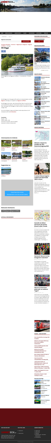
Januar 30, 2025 (38, 228)
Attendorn (13, 44)
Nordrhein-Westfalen (5, 44)
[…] (42, 159)
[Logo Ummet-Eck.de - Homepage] (9, 434)
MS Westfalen (13, 111)
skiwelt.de (37, 433)
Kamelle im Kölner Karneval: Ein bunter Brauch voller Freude (40, 224)
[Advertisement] (25, 22)
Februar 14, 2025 (38, 147)
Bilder (25, 33)
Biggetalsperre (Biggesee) (22, 44)
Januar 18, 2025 (38, 259)
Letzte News (38, 33)
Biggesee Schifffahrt (21, 100)
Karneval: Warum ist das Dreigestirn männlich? (41, 257)
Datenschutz (21, 433)
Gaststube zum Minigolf (15, 148)
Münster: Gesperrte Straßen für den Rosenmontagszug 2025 (41, 144)
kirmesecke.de (38, 437)
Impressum (21, 430)
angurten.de (37, 430)
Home (2, 33)
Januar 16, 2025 (38, 292)
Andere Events (18, 33)
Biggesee (3, 100)
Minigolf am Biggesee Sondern (5, 148)
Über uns (46, 33)
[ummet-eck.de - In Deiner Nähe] (25, 11)
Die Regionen (31, 33)
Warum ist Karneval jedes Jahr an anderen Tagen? (41, 289)
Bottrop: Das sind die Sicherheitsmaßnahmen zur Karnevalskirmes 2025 (40, 351)
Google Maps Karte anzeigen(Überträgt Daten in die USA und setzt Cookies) (17, 193)
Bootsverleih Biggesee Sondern (27, 158)
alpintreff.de (37, 432)
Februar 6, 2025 (38, 181)
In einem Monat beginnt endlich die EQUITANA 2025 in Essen (41, 177)
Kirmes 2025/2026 (8, 33)
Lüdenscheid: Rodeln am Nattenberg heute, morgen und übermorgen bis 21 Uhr (41, 363)
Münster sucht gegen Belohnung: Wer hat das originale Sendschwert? (41, 342)
